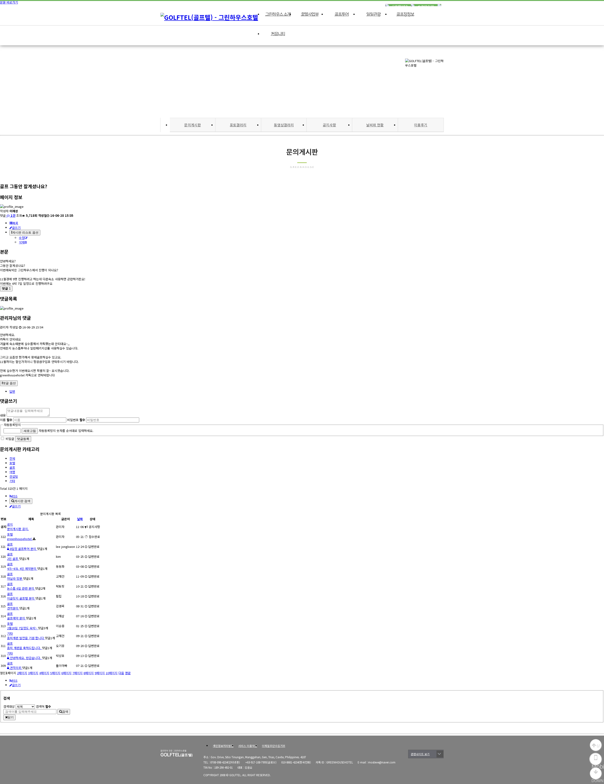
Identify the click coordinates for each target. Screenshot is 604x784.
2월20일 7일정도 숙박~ (22, 628)
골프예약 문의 (16, 618)
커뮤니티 (278, 34)
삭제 (22, 242)
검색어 (43, 706)
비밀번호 (76, 420)
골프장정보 (405, 14)
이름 (6, 420)
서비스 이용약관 (247, 746)
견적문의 (13, 608)
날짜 (80, 519)
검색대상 (9, 706)
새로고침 (30, 431)
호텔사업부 (310, 14)
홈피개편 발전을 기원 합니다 (26, 638)
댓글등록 (23, 439)
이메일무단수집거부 (273, 746)
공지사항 (329, 124)
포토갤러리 (238, 124)
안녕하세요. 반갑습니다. (25, 658)
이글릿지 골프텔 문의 (21, 598)
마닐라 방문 (15, 578)
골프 (12, 467)
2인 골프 (13, 558)
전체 (12, 458)
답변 (12, 391)
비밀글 (10, 438)
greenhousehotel (20, 539)
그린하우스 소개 (278, 14)
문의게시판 (192, 124)
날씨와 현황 (375, 124)
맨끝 (128, 673)
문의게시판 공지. (18, 529)
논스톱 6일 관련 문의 (21, 588)
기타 (12, 481)
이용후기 (420, 124)
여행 (12, 472)
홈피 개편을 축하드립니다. (24, 648)
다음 (121, 673)
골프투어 (342, 14)
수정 (22, 237)
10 (111, 673)
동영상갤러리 (284, 124)
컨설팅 (13, 476)
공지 (10, 524)
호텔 (12, 463)
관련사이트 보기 (420, 754)
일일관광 (373, 14)
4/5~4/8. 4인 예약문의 (22, 568)
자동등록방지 (12, 424)
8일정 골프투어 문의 (23, 548)
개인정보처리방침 (223, 746)
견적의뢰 (15, 667)
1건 (12, 215)
